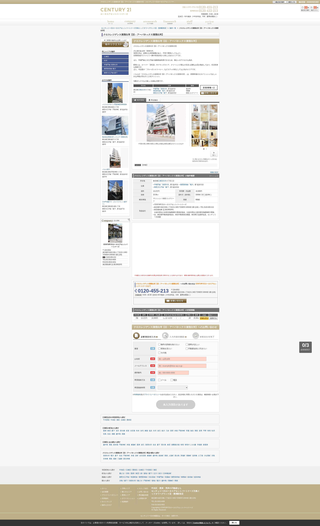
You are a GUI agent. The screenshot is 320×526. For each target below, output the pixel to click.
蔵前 (114, 459)
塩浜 (150, 431)
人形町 (171, 456)
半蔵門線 (156, 89)
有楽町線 (134, 477)
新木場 (115, 445)
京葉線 (167, 477)
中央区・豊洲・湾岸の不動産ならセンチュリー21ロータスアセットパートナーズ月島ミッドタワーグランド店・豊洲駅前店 (175, 491)
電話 (175, 380)
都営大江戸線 (157, 93)
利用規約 (137, 394)
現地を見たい (166, 348)
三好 (167, 431)
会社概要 (105, 492)
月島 (213, 456)
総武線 (190, 477)
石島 (104, 434)
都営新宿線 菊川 (110, 69)
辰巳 (159, 431)
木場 (176, 431)
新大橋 (122, 431)
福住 (192, 431)
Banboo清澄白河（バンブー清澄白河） (115, 137)
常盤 (187, 431)
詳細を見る (204, 318)
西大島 (163, 445)
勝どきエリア (127, 492)
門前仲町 (182, 431)
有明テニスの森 (190, 445)
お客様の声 (143, 498)
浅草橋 (194, 456)
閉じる (234, 523)
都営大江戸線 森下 (111, 73)
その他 (163, 353)
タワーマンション (128, 498)
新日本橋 (126, 459)
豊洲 (104, 431)
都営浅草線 (175, 477)
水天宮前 (142, 456)
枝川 (163, 431)
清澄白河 (164, 89)
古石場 (132, 431)
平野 (204, 431)
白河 (144, 90)
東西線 (183, 477)
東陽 (146, 431)
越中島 (118, 434)
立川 (155, 473)
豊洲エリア (126, 495)
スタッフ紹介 (143, 488)
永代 (142, 431)
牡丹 (213, 431)
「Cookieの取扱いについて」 (202, 523)
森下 (165, 93)
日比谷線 (152, 477)
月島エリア (126, 488)
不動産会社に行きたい (197, 348)
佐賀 (127, 431)
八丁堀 (200, 456)
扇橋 (113, 434)
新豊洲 (205, 445)
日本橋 (105, 459)
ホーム (104, 488)
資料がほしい (194, 344)
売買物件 (125, 502)
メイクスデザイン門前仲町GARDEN (114, 104)
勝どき (121, 473)
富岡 (200, 431)
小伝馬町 (207, 456)
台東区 (123, 420)
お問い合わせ (143, 492)
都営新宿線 (157, 91)
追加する (213, 318)
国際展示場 (175, 445)
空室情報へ (208, 88)
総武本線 (197, 477)
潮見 (196, 431)
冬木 (137, 431)
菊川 (163, 91)
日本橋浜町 (167, 473)
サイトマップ (107, 502)
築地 (145, 473)
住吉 (109, 434)
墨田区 (129, 420)
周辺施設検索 (143, 495)
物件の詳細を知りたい (170, 344)
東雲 (109, 431)
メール (163, 380)
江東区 (140, 90)
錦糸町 (161, 456)
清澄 (171, 431)
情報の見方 (214, 172)
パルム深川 (106, 169)
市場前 (199, 445)
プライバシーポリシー (152, 394)
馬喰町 (188, 456)
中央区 (113, 420)
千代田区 (106, 420)
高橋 (123, 434)
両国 (166, 456)
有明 (209, 431)
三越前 (120, 459)
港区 (118, 420)
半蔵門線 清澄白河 (111, 65)
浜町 (136, 456)
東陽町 (133, 445)
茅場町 (182, 456)
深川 (117, 431)
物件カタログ (107, 505)
